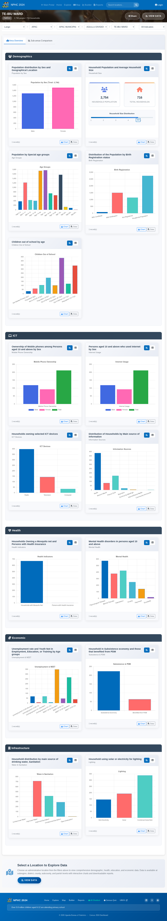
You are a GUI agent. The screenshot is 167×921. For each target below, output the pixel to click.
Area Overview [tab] (16, 41)
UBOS (122, 900)
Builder (88, 5)
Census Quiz (111, 900)
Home (59, 5)
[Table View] (75, 68)
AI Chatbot (95, 900)
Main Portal (48, 5)
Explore (67, 5)
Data (75, 142)
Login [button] (160, 5)
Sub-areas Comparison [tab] (41, 41)
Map (78, 5)
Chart (65, 142)
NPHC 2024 (17, 4)
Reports (99, 5)
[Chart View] (70, 68)
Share (133, 16)
